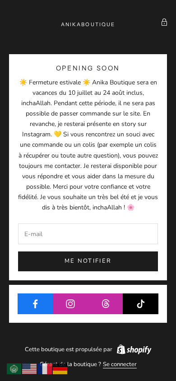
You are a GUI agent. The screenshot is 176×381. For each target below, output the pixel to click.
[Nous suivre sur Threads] (105, 304)
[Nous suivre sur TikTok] (140, 304)
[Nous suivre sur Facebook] (35, 304)
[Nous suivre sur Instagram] (70, 304)
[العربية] (14, 368)
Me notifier (88, 261)
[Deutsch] (60, 368)
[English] (29, 368)
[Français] (45, 368)
